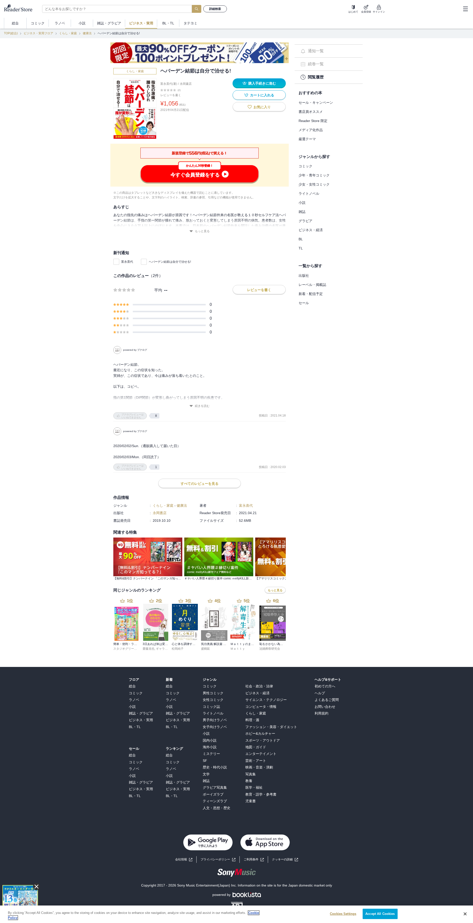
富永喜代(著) (168, 84)
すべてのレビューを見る (200, 484)
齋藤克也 (148, 648)
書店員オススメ (311, 112)
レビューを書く (170, 95)
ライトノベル (309, 193)
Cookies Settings (343, 914)
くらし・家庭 (68, 33)
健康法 (87, 33)
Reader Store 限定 (313, 121)
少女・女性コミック (314, 184)
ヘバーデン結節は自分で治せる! (170, 261)
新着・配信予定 (311, 294)
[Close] (465, 913)
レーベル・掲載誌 (312, 285)
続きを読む (202, 406)
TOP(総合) (11, 33)
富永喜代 (127, 261)
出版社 (304, 276)
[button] (285, 859)
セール (304, 303)
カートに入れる (262, 95)
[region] (236, 914)
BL (301, 239)
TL (301, 248)
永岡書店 (186, 84)
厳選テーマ (307, 139)
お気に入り (262, 107)
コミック (305, 166)
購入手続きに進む (262, 83)
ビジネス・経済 (311, 230)
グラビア (305, 221)
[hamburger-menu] (465, 9)
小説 (302, 203)
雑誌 (302, 212)
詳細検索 (215, 9)
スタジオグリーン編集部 (129, 648)
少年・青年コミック (314, 175)
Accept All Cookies (380, 914)
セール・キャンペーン (316, 102)
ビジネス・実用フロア (38, 33)
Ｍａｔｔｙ (237, 648)
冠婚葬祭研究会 (269, 648)
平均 (158, 290)
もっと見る (202, 231)
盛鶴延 (205, 648)
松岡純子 (178, 648)
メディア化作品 (311, 130)
